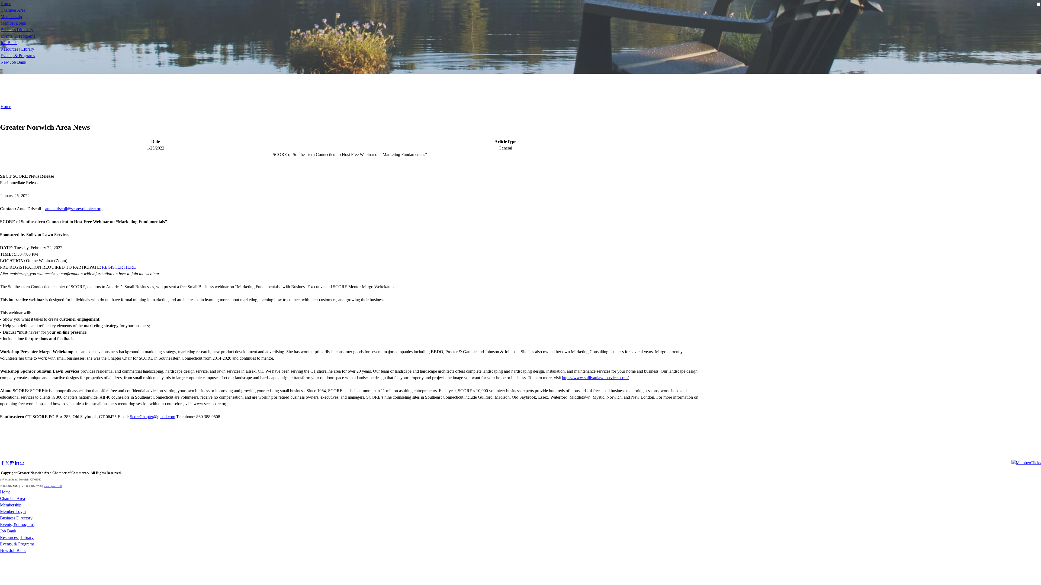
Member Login (13, 23)
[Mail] (22, 463)
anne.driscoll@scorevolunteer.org (73, 208)
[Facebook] (2, 463)
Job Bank (9, 42)
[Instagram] (12, 463)
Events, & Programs (18, 36)
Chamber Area (13, 10)
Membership (11, 16)
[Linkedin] (17, 463)
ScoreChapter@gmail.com (152, 416)
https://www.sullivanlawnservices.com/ (595, 377)
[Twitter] (7, 463)
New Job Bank (13, 62)
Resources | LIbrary (17, 49)
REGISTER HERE (119, 267)
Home (6, 3)
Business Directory (17, 29)
